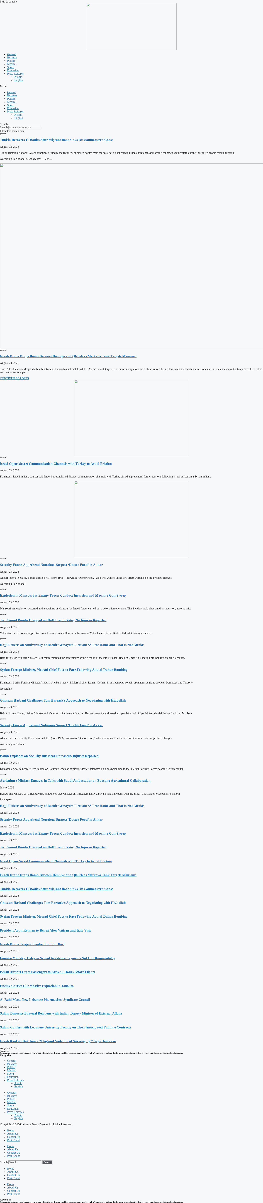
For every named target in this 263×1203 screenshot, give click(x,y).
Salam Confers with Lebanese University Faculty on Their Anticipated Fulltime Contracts (65, 1027)
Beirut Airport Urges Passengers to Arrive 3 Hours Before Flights (47, 972)
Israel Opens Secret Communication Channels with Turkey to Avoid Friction (56, 463)
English (18, 80)
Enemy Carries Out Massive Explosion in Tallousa (37, 986)
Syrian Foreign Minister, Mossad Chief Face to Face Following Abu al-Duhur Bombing (64, 670)
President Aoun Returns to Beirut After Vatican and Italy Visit (45, 930)
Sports (10, 67)
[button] (131, 86)
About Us (12, 1133)
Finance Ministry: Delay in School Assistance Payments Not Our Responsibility (57, 958)
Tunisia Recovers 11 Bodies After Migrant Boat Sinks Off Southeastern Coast (56, 140)
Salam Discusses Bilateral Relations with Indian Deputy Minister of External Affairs (61, 1013)
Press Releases (15, 73)
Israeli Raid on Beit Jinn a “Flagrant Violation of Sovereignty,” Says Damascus (58, 1041)
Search (4, 127)
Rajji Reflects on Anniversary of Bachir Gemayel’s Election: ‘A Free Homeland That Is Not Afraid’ (72, 645)
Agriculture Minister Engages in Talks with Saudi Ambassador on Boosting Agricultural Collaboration (75, 780)
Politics (11, 60)
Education (13, 70)
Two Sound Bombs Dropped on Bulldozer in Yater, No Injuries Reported (53, 620)
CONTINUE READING (14, 378)
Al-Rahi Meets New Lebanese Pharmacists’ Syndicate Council (45, 999)
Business (12, 57)
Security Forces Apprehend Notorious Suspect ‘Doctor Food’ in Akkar (51, 565)
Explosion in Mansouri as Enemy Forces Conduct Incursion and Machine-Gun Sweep (63, 595)
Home (10, 1130)
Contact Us (13, 1136)
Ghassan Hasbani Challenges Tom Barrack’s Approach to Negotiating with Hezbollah (63, 700)
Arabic (18, 76)
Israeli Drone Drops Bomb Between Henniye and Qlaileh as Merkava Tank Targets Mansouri (68, 356)
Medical (11, 63)
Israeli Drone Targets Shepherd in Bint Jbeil (32, 944)
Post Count (13, 1140)
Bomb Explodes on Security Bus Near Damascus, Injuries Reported (49, 756)
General (11, 54)
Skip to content (8, 1)
